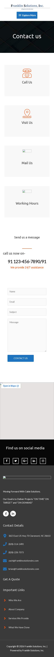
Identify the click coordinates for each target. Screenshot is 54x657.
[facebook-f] (6, 513)
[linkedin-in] (13, 513)
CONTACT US (21, 358)
